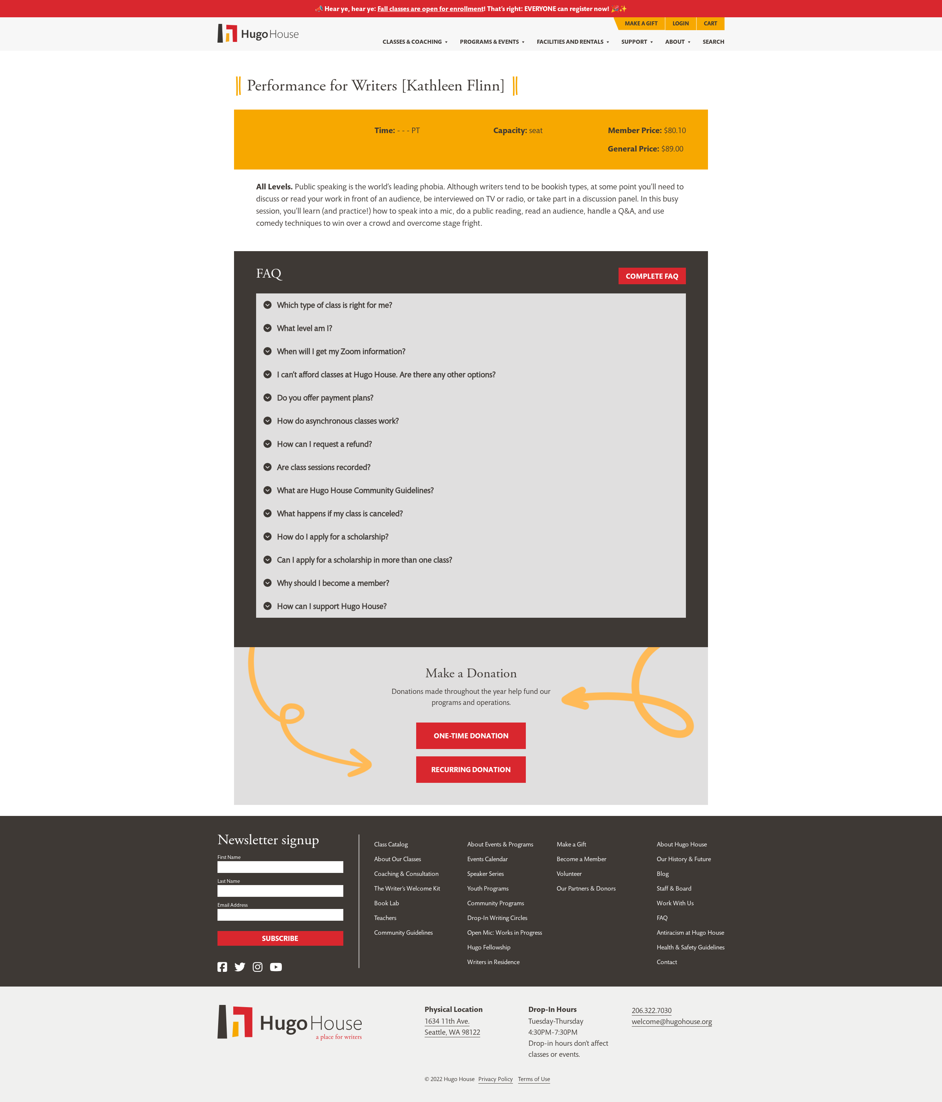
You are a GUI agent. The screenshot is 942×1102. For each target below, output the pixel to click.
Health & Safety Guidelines (691, 947)
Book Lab (386, 903)
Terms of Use (534, 1079)
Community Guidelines (403, 932)
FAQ (662, 918)
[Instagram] (257, 967)
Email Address (232, 905)
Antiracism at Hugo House (690, 932)
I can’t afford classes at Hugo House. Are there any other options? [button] (386, 374)
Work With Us (675, 903)
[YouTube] (276, 967)
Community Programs (495, 903)
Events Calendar (487, 859)
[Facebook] (222, 967)
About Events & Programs (500, 844)
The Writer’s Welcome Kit (407, 888)
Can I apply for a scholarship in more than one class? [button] (364, 559)
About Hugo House (682, 844)
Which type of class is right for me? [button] (334, 305)
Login (681, 23)
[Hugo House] (289, 1022)
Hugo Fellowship (488, 947)
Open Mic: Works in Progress (504, 932)
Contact (667, 962)
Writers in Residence (493, 962)
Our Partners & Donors (586, 888)
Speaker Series (485, 874)
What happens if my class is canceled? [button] (340, 513)
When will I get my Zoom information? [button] (341, 351)
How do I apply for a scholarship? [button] (333, 536)
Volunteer (569, 874)
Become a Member (581, 859)
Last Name (228, 881)
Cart (710, 23)
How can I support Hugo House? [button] (332, 606)
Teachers (385, 918)
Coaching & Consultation (406, 874)
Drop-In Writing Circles (497, 918)
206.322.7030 (652, 1010)
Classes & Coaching (412, 42)
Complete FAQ (652, 276)
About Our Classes (397, 859)
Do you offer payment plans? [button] (325, 397)
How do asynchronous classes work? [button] (338, 421)
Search (714, 42)
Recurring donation (471, 769)
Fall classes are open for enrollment (431, 8)
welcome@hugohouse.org (672, 1021)
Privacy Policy (495, 1079)
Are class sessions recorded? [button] (324, 467)
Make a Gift (641, 23)
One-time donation (471, 736)
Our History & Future (684, 859)
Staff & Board (674, 888)
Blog (663, 874)
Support (634, 42)
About (675, 42)
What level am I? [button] (304, 328)
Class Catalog (391, 844)
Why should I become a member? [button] (333, 583)
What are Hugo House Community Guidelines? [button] (355, 490)
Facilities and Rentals (570, 42)
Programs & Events (489, 42)
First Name (229, 857)
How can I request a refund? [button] (324, 444)
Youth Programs (488, 888)
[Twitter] (239, 967)
